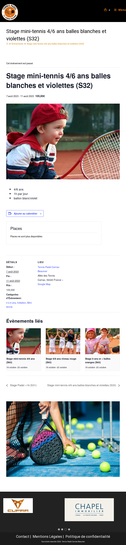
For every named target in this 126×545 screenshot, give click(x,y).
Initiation (21, 302)
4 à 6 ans (11, 302)
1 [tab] (59, 529)
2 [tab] (62, 529)
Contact (22, 536)
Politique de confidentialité (87, 536)
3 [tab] (65, 529)
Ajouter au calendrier (25, 213)
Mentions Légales (47, 536)
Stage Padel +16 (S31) (23, 385)
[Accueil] (7, 44)
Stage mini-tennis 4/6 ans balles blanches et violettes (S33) (82, 385)
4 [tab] (69, 529)
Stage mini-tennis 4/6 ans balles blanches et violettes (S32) (55, 44)
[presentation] (23, 341)
